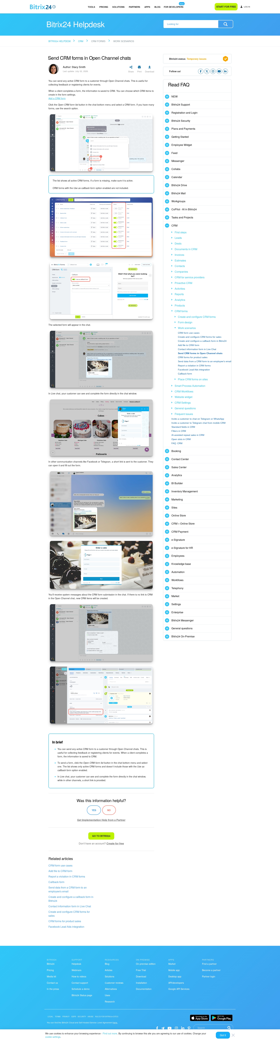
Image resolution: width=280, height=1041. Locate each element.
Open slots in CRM (181, 439)
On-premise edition (146, 963)
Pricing (103, 6)
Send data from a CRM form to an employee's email (67, 889)
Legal (50, 1016)
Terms (58, 1016)
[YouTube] (170, 1028)
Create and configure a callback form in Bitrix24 (70, 899)
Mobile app (174, 970)
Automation (178, 572)
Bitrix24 (50, 963)
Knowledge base (181, 564)
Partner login (208, 976)
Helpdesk (76, 963)
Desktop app (174, 976)
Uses (107, 995)
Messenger (177, 161)
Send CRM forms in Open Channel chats (200, 353)
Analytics (176, 475)
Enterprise (177, 612)
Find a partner (209, 963)
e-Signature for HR (182, 548)
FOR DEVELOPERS (173, 6)
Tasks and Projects (182, 217)
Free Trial (141, 970)
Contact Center (180, 459)
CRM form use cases (60, 865)
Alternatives (111, 988)
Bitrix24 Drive (179, 185)
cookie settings (52, 1036)
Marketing (177, 499)
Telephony (177, 588)
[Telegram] (162, 1028)
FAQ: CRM (176, 443)
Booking (176, 451)
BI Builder (177, 483)
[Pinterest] (189, 1028)
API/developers (176, 982)
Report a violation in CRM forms (66, 876)
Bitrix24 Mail (178, 193)
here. (115, 1022)
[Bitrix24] (43, 6)
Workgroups (178, 201)
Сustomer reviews (114, 982)
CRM (80, 41)
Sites (174, 507)
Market (175, 596)
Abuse (90, 1016)
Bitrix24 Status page (82, 995)
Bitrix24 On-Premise (183, 636)
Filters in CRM (178, 431)
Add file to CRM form (60, 871)
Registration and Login (184, 112)
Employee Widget (181, 145)
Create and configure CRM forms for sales (69, 913)
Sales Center (179, 467)
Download (141, 976)
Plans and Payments (183, 128)
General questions (181, 628)
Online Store (178, 515)
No (109, 810)
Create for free (115, 843)
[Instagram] (176, 1028)
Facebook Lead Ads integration (66, 926)
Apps (147, 6)
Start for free (226, 6)
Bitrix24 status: (187, 59)
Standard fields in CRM (183, 427)
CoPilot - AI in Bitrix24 (184, 209)
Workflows (177, 580)
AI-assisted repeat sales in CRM (187, 435)
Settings (176, 604)
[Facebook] (157, 1028)
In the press (53, 988)
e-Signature (178, 540)
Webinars (76, 970)
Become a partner (211, 970)
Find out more (110, 1033)
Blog (157, 6)
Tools (91, 6)
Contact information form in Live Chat (69, 906)
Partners (134, 6)
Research (110, 1001)
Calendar (176, 177)
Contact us (52, 982)
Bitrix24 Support (180, 104)
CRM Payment (179, 531)
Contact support (80, 982)
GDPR (73, 1016)
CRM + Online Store (183, 523)
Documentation (144, 988)
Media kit (51, 976)
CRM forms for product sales (64, 921)
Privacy (66, 1016)
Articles (108, 970)
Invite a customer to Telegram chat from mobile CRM (198, 423)
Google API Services (178, 988)
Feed (174, 153)
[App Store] (199, 1018)
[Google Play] (222, 1018)
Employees (177, 556)
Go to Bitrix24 (101, 835)
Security (82, 1016)
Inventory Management (184, 491)
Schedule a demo (81, 988)
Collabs (175, 169)
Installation (141, 982)
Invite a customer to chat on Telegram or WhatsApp (197, 419)
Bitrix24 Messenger (182, 620)
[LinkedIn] (182, 1028)
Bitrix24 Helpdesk (59, 41)
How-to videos (79, 976)
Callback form (56, 882)
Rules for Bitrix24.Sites (106, 1016)
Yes (94, 810)
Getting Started (180, 137)
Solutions (118, 6)
